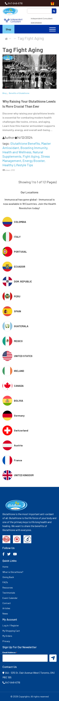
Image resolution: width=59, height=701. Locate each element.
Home (5, 566)
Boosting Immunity (33, 148)
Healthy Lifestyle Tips (17, 165)
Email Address (9, 652)
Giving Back (8, 577)
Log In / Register (10, 625)
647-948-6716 (15, 3)
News (5, 613)
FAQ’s (5, 582)
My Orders (7, 635)
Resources (7, 587)
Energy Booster (34, 161)
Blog (4, 93)
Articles (6, 608)
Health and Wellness (16, 152)
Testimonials (8, 592)
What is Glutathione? (12, 572)
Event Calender (10, 598)
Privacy (6, 641)
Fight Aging (31, 156)
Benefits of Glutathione (19, 93)
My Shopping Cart (11, 630)
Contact (6, 603)
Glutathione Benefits (25, 143)
